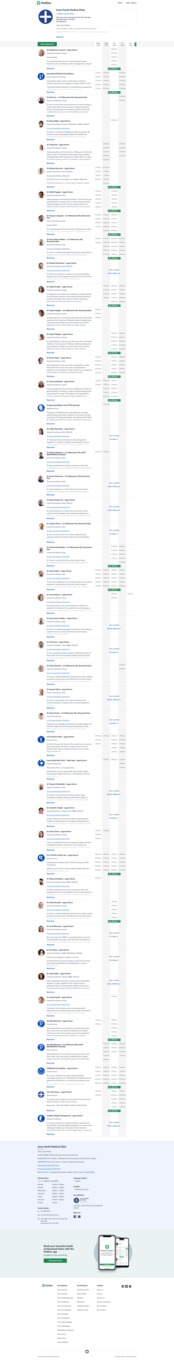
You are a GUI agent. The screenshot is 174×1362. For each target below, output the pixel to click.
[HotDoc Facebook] (123, 1286)
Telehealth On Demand (65, 1330)
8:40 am (114, 290)
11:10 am (106, 167)
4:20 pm (98, 199)
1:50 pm (98, 76)
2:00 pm (106, 179)
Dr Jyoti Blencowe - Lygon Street (60, 926)
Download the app (55, 1260)
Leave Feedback (62, 1342)
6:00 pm (98, 207)
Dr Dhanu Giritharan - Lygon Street (61, 879)
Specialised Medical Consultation (60, 74)
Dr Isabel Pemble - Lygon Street (59, 287)
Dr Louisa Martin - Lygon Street (59, 997)
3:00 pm (98, 191)
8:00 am (114, 49)
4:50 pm (114, 917)
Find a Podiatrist (63, 1302)
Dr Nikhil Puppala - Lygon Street (60, 192)
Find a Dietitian (62, 1314)
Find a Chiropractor (64, 1306)
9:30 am (106, 759)
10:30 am (106, 88)
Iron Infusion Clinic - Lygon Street (60, 737)
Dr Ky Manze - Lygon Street (58, 950)
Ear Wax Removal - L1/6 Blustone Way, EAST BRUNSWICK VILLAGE (65, 1046)
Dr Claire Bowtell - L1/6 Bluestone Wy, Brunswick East (69, 666)
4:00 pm (98, 317)
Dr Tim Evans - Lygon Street (58, 642)
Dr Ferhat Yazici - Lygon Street (59, 358)
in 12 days (113, 960)
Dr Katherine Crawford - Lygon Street (62, 50)
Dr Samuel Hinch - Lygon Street (59, 689)
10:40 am (114, 120)
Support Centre (82, 1310)
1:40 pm (106, 171)
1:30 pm (122, 759)
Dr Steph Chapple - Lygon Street (60, 334)
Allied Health (81, 1294)
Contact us (101, 1298)
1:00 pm (122, 744)
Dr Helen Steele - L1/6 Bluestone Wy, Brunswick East (68, 713)
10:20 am (122, 76)
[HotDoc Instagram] (130, 1286)
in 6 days (113, 439)
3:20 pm (98, 195)
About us (100, 1290)
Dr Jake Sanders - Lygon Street (59, 571)
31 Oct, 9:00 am (113, 794)
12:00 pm (122, 88)
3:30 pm (98, 838)
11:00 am (122, 80)
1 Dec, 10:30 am (113, 984)
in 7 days (113, 936)
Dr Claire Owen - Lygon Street (59, 832)
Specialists (81, 1302)
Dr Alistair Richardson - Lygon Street (61, 263)
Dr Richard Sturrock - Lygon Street (61, 168)
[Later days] (135, 44)
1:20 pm (114, 191)
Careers (99, 1294)
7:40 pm (98, 175)
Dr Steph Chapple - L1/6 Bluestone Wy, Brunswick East (69, 311)
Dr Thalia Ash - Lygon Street (58, 145)
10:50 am (98, 866)
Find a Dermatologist (64, 1322)
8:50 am (106, 73)
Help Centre (61, 1338)
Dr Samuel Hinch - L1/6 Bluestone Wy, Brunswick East (69, 524)
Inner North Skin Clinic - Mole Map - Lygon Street (67, 760)
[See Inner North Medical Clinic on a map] (125, 17)
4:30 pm (114, 909)
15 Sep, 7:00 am (113, 700)
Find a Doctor (62, 1290)
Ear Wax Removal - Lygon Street (60, 1021)
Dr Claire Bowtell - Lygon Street (60, 903)
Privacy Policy (102, 1306)
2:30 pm (122, 767)
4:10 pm (114, 901)
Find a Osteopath (63, 1318)
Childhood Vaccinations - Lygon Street (62, 1068)
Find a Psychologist (64, 1310)
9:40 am (114, 65)
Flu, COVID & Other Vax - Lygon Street (62, 855)
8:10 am (122, 361)
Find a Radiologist (63, 1326)
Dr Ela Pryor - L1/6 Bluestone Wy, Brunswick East (67, 97)
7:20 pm (98, 171)
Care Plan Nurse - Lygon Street (59, 1092)
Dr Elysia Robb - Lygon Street (58, 121)
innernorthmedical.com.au (50, 1215)
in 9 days (113, 534)
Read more (51, 68)
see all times (113, 69)
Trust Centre (101, 1310)
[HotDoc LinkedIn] (126, 1286)
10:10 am (106, 84)
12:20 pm (122, 100)
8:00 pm (98, 179)
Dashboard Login (83, 1306)
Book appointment (47, 44)
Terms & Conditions (104, 1302)
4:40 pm (98, 203)
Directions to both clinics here (48, 1165)
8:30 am (122, 369)
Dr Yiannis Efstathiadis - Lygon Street (62, 784)
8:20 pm (114, 598)
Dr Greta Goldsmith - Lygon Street (60, 382)
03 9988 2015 (46, 1211)
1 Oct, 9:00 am (113, 273)
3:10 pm (98, 88)
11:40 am (122, 96)
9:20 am (114, 61)
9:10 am (106, 76)
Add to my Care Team (66, 14)
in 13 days (113, 652)
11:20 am (122, 84)
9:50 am (106, 80)
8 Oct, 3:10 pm (113, 1126)
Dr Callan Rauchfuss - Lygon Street (61, 429)
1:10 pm (98, 73)
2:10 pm (98, 80)
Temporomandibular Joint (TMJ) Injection (63, 405)
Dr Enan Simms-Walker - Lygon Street (62, 618)
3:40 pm (98, 223)
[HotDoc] (44, 3)
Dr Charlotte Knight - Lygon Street (61, 808)
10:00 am (122, 73)
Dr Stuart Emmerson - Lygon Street (61, 500)
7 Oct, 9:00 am (113, 510)
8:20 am (114, 53)
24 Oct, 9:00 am (113, 628)
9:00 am (114, 57)
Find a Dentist (62, 1294)
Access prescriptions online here (58, 128)
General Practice (83, 1290)
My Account (61, 1334)
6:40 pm (98, 167)
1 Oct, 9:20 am (113, 486)
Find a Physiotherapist (65, 1298)
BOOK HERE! (90, 1172)
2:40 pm (114, 203)
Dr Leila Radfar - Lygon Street (59, 974)
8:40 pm (98, 878)
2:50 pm (98, 84)
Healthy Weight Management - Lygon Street (65, 1116)
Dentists (80, 1298)
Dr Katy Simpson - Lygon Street (59, 595)
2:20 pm (98, 238)
